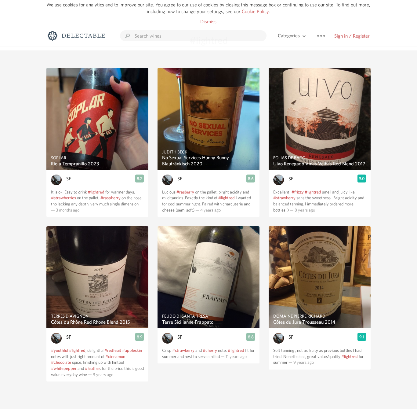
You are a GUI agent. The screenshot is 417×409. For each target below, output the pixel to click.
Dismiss (208, 21)
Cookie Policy (255, 11)
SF (68, 179)
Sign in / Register (352, 36)
